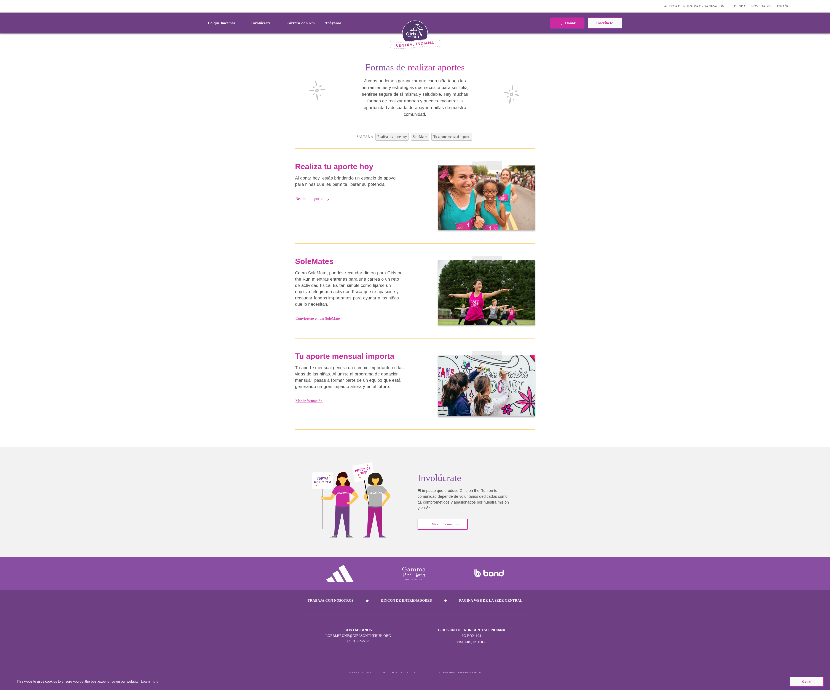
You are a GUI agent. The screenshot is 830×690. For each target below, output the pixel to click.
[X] (806, 6)
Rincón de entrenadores (406, 600)
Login (4, 6)
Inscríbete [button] (605, 23)
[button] (824, 6)
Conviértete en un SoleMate (317, 318)
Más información (309, 401)
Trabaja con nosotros (330, 600)
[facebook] (813, 6)
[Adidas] (340, 573)
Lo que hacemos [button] (221, 23)
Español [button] (784, 6)
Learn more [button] (149, 681)
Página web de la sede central (490, 600)
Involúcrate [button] (261, 23)
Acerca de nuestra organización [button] (694, 6)
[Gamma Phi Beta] (413, 573)
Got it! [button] (806, 681)
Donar (570, 23)
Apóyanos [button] (333, 23)
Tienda (740, 6)
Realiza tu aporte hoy (312, 198)
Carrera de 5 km (300, 23)
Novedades (761, 6)
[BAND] (489, 573)
